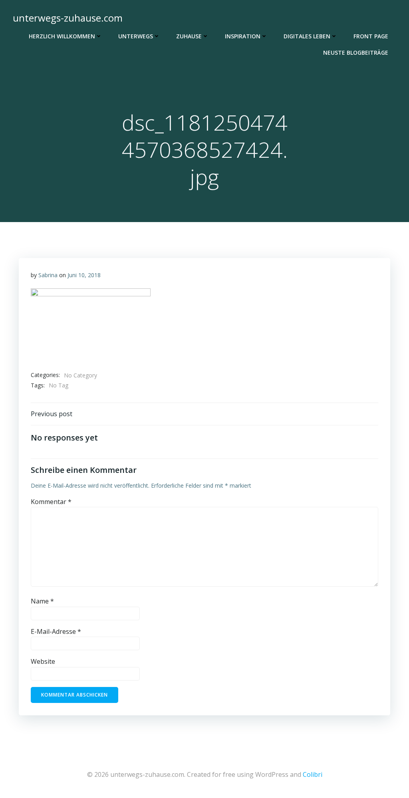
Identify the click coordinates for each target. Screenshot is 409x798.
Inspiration (242, 36)
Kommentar (51, 501)
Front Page (370, 36)
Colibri (312, 774)
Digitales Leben (307, 36)
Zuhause (189, 36)
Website (43, 661)
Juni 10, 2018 (84, 275)
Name (42, 601)
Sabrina (48, 275)
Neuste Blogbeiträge (355, 52)
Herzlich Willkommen (62, 36)
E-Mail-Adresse (56, 631)
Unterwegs (135, 36)
